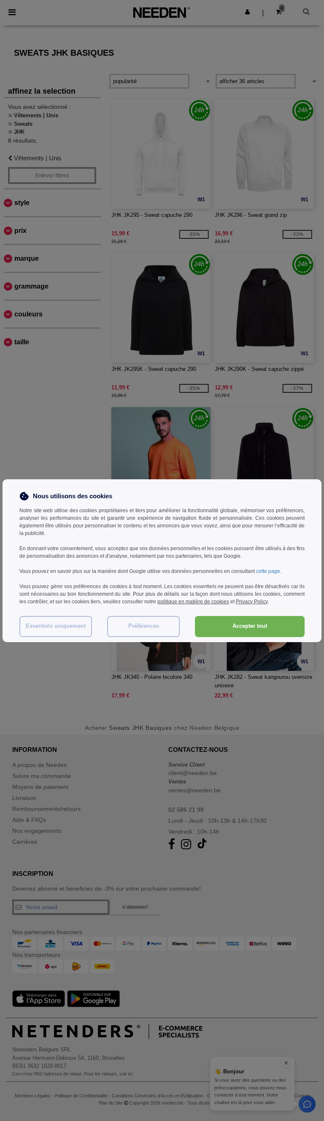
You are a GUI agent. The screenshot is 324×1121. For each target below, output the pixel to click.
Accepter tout (249, 626)
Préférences (143, 626)
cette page (268, 571)
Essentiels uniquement (56, 626)
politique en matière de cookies (193, 602)
